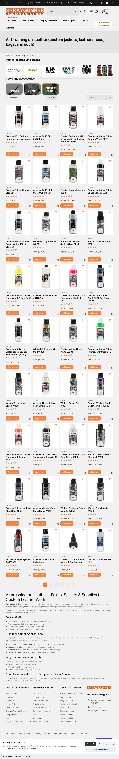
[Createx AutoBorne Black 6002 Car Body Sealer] (100, 284)
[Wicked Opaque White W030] (46, 230)
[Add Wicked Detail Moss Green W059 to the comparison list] (30, 419)
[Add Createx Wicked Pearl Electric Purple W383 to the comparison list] (112, 419)
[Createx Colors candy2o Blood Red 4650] (18, 497)
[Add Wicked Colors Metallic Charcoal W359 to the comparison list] (112, 473)
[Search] (75, 11)
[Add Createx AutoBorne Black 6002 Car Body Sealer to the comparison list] (112, 314)
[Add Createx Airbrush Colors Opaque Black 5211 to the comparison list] (112, 206)
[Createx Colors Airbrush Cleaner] (18, 179)
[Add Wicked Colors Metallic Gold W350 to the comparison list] (58, 368)
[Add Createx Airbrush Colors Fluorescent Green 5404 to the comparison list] (112, 368)
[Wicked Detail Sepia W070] (100, 497)
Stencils (32, 90)
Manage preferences (100, 749)
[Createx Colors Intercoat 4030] (73, 179)
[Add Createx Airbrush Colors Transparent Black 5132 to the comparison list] (58, 473)
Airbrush (14, 90)
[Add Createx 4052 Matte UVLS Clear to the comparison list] (58, 575)
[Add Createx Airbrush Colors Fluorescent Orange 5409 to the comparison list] (30, 473)
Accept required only (106, 744)
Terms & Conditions (22, 756)
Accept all (90, 744)
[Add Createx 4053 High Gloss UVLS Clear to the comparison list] (58, 206)
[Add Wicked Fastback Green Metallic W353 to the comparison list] (85, 524)
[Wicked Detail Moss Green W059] (18, 392)
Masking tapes (50, 89)
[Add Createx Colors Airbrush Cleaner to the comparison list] (30, 206)
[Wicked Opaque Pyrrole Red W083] (18, 548)
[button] (106, 11)
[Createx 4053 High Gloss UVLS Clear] (46, 179)
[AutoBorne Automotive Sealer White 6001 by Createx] (18, 230)
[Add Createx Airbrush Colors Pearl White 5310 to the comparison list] (58, 419)
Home (8, 55)
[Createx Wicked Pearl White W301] (73, 338)
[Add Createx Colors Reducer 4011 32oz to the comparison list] (58, 314)
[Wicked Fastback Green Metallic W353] (73, 497)
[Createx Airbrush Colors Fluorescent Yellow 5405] (18, 284)
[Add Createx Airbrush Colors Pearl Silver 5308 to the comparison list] (85, 473)
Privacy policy (8, 756)
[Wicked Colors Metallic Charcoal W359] (100, 443)
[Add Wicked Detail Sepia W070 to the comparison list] (112, 524)
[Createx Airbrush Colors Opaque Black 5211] (100, 179)
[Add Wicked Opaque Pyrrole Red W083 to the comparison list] (30, 575)
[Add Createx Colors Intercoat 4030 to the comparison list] (85, 206)
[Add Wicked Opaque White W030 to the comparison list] (58, 260)
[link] (15, 3)
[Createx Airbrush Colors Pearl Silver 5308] (73, 443)
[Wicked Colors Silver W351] (73, 392)
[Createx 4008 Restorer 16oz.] (100, 548)
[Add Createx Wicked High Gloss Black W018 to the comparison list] (58, 524)
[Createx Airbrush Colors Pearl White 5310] (46, 392)
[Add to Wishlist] (28, 107)
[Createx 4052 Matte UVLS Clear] (46, 548)
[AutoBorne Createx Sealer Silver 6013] (73, 230)
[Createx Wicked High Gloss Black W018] (46, 497)
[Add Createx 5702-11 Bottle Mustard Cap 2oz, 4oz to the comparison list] (85, 575)
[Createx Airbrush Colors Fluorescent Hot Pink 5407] (73, 284)
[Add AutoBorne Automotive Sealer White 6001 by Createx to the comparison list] (30, 260)
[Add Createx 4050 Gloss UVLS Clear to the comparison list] (58, 155)
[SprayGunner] (99, 688)
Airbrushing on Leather (25, 55)
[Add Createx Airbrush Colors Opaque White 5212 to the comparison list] (112, 155)
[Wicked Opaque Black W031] (100, 230)
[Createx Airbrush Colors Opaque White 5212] (100, 125)
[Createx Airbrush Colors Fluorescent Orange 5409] (18, 443)
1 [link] (45, 584)
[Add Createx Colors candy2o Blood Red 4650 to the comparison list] (30, 524)
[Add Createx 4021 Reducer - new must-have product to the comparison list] (30, 155)
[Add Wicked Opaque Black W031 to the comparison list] (112, 260)
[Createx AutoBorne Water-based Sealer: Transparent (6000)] (18, 338)
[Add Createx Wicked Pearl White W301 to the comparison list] (85, 368)
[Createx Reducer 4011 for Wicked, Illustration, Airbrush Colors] (73, 125)
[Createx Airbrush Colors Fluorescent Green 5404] (100, 338)
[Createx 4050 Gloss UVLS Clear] (46, 125)
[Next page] (74, 585)
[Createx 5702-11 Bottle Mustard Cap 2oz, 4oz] (73, 548)
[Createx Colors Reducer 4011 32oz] (46, 284)
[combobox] (62, 11)
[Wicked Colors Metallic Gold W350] (46, 338)
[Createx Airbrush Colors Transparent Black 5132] (46, 443)
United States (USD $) (76, 3)
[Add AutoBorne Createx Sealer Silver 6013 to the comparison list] (85, 260)
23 (68, 584)
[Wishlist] (96, 11)
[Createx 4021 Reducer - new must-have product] (18, 125)
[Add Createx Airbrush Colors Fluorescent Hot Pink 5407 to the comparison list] (85, 314)
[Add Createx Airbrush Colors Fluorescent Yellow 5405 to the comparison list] (30, 314)
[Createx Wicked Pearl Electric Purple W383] (100, 392)
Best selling (93, 97)
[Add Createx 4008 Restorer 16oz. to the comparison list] (112, 575)
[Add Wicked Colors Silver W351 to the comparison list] (85, 419)
